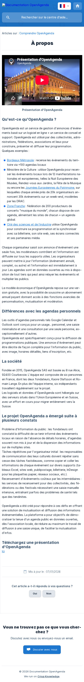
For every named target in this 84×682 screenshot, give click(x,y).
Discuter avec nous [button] (45, 649)
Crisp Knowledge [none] (48, 676)
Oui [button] (35, 593)
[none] (25, 5)
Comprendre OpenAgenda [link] (36, 33)
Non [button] (48, 593)
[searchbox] (42, 17)
